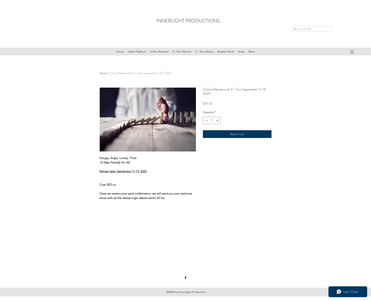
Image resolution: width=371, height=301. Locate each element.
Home (103, 73)
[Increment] (217, 120)
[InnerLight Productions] (185, 278)
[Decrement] (206, 120)
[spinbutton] (212, 120)
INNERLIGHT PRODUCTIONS (188, 20)
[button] (352, 51)
